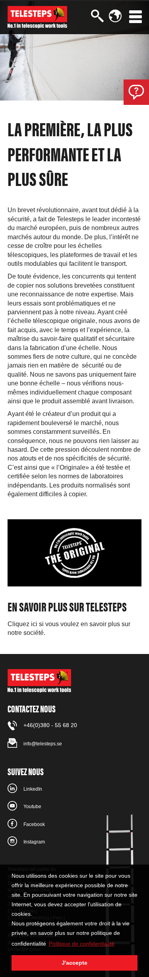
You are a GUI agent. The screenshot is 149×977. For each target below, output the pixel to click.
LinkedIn (32, 789)
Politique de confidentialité (81, 943)
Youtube (32, 806)
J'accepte (74, 963)
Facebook (34, 824)
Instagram (34, 842)
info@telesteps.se (42, 744)
